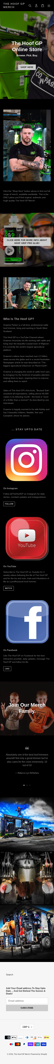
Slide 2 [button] (27, 785)
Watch (8, 588)
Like (7, 669)
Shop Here (27, 67)
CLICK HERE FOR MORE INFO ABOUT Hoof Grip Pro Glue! (27, 241)
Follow (9, 504)
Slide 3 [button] (30, 785)
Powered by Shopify (39, 1054)
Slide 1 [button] (24, 785)
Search (9, 974)
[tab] (24, 785)
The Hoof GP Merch (14, 5)
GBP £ (26, 1027)
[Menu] (49, 5)
